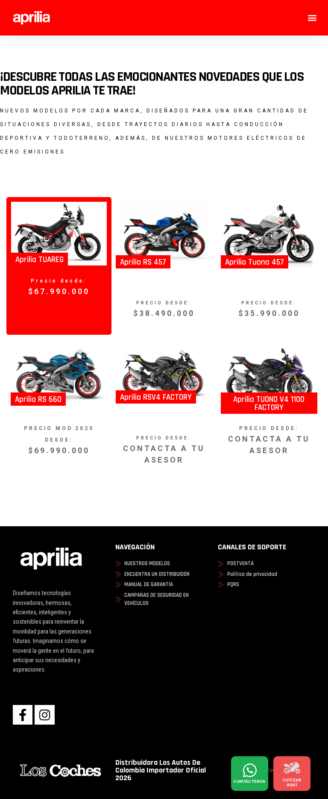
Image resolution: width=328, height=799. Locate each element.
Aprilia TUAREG (39, 259)
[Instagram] (44, 715)
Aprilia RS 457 (143, 262)
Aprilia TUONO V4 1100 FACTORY (269, 403)
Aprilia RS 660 (38, 399)
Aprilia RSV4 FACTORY (156, 397)
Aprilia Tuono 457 (254, 262)
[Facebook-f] (22, 715)
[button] (312, 18)
